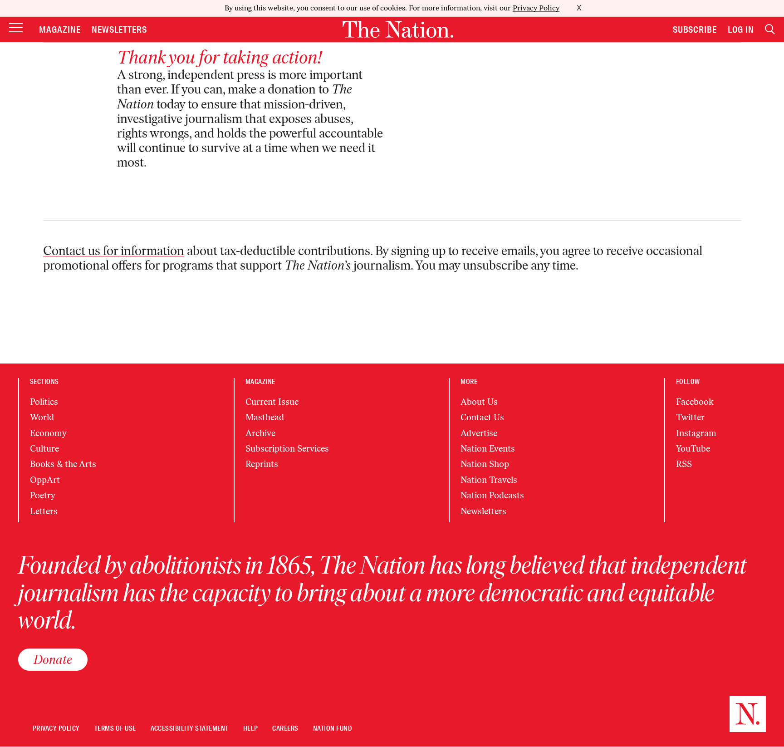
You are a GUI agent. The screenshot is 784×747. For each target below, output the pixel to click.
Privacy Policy (536, 8)
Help (250, 728)
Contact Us (482, 417)
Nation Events (488, 448)
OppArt (45, 480)
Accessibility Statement (190, 728)
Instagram (696, 433)
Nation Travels (489, 480)
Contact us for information (113, 250)
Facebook (695, 402)
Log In (741, 29)
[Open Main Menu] (16, 28)
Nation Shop (485, 464)
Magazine (60, 29)
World (42, 417)
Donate (53, 659)
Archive (260, 433)
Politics (44, 402)
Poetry (42, 495)
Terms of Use (115, 728)
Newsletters (119, 29)
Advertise (479, 433)
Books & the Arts (63, 464)
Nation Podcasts (492, 495)
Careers (285, 728)
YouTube (693, 448)
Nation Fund (332, 728)
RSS (684, 464)
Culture (44, 448)
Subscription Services (287, 448)
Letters (44, 511)
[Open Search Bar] (770, 29)
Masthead (264, 417)
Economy (48, 433)
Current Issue (272, 402)
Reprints (261, 464)
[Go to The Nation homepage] (398, 29)
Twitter (690, 417)
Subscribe (695, 29)
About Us (479, 402)
